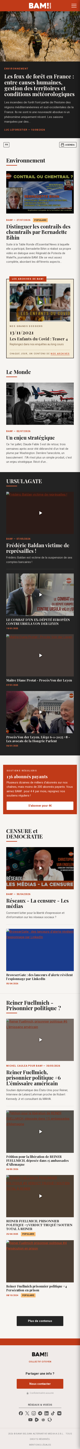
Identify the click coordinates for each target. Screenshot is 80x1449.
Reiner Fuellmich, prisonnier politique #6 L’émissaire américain (33, 1078)
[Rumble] (37, 1420)
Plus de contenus (40, 1321)
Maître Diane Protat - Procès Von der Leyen (39, 680)
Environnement (16, 68)
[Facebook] (21, 1413)
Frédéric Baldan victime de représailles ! (37, 548)
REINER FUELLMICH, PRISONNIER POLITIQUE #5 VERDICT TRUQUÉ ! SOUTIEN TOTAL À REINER (39, 1225)
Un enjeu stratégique (30, 437)
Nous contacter (40, 1384)
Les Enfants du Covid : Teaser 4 (39, 338)
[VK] (59, 1413)
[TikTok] (53, 1413)
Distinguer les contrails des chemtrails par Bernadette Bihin (38, 232)
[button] (74, 5)
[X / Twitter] (27, 1413)
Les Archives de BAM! (28, 279)
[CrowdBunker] (43, 1420)
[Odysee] (50, 1420)
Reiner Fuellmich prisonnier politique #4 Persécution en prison (36, 1288)
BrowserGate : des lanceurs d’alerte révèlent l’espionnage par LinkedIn (39, 977)
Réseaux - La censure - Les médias (37, 903)
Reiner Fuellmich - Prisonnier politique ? (33, 1005)
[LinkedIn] (46, 1413)
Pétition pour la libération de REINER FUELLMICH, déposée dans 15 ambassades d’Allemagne (37, 1160)
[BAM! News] (40, 5)
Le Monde (18, 371)
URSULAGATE (24, 481)
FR (6, 144)
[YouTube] (30, 1420)
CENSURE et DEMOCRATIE (24, 833)
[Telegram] (40, 1413)
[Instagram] (34, 1413)
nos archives (60, 353)
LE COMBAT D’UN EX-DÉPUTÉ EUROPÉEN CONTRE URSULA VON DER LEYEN (38, 622)
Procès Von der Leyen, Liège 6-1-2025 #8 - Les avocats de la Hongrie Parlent (38, 739)
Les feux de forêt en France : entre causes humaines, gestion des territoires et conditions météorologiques (39, 85)
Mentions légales (40, 1444)
